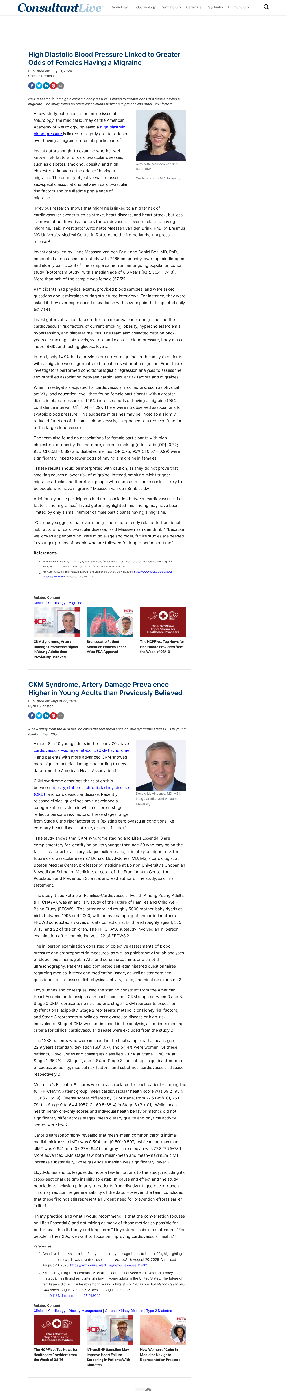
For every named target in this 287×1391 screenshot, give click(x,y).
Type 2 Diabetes (159, 1311)
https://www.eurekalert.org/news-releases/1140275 (110, 1265)
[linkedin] (46, 85)
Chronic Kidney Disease (124, 1311)
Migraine (75, 603)
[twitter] (39, 85)
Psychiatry (215, 7)
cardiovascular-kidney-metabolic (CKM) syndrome (81, 750)
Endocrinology (144, 7)
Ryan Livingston (40, 706)
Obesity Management (85, 1311)
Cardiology (119, 7)
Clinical (39, 603)
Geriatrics (194, 7)
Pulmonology (238, 7)
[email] (60, 85)
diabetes (75, 787)
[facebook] (31, 85)
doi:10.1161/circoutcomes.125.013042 (71, 1296)
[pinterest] (53, 85)
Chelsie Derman (41, 76)
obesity (58, 787)
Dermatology (171, 7)
